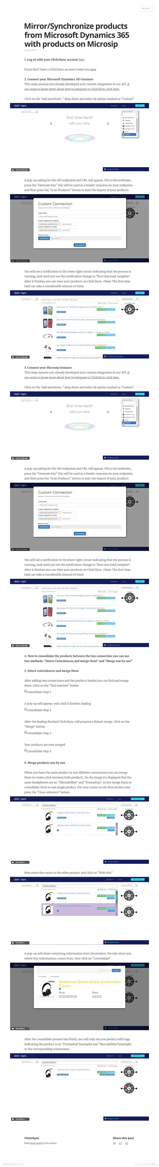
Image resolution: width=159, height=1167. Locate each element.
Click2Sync (31, 1138)
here (81, 59)
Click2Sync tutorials (10, 1164)
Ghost (154, 1164)
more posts (35, 1143)
